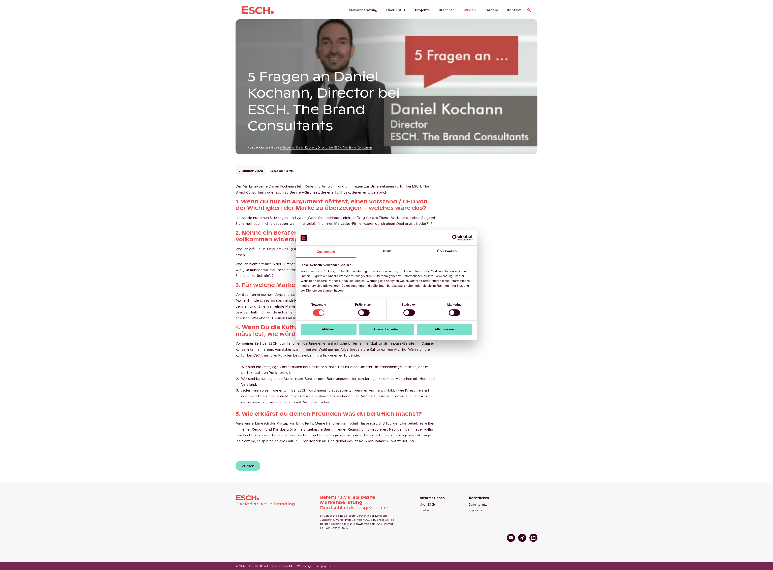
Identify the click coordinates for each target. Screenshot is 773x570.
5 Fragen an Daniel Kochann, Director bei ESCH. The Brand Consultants (326, 147)
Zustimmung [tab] (326, 251)
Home (251, 147)
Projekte (422, 10)
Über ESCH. (396, 10)
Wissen (469, 10)
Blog (274, 147)
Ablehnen (329, 329)
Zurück (248, 466)
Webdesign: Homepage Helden (317, 566)
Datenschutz (478, 504)
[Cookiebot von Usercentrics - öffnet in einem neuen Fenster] (455, 238)
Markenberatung (363, 10)
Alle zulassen (444, 329)
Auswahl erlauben (386, 329)
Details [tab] (387, 251)
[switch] (364, 312)
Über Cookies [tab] (447, 251)
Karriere (491, 10)
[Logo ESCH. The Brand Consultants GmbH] (258, 10)
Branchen (447, 10)
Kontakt (514, 10)
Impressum (476, 510)
